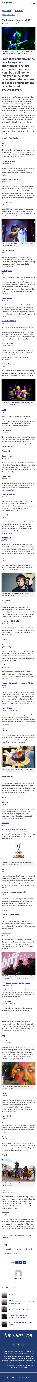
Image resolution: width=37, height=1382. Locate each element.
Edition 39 (29, 1249)
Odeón (4, 1136)
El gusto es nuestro (9, 456)
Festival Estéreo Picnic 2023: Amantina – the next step (19, 1316)
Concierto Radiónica (9, 321)
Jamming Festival (8, 250)
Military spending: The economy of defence (21, 1324)
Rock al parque (7, 271)
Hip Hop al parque (8, 364)
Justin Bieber (6, 538)
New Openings (14, 1295)
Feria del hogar (7, 708)
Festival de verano (8, 665)
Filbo (3, 644)
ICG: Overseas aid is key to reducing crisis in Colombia (21, 1302)
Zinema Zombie (7, 1001)
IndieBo (4, 869)
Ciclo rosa (5, 823)
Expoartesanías (7, 777)
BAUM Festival (7, 202)
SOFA (3, 728)
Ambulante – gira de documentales (14, 892)
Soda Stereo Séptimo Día (11, 621)
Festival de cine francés (10, 915)
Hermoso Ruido (7, 343)
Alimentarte (6, 1190)
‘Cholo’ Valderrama (8, 495)
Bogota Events (19, 1249)
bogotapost (6, 23)
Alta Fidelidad (6, 933)
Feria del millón (7, 1116)
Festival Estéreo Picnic (10, 179)
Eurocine (5, 802)
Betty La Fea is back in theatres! (20, 1309)
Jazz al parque (7, 298)
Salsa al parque (7, 430)
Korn (3, 558)
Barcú (4, 1093)
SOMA (4, 410)
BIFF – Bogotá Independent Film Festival (16, 983)
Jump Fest (5, 143)
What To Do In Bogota (11, 1253)
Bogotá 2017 (8, 1249)
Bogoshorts (6, 1015)
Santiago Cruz (7, 476)
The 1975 (5, 515)
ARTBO (4, 1041)
